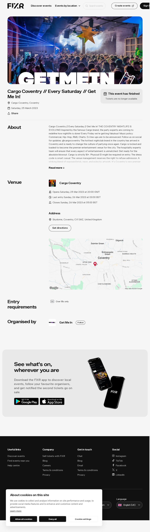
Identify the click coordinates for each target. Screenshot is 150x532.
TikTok (119, 460)
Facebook (121, 465)
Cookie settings (83, 519)
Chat (79, 456)
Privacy (46, 474)
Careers (46, 465)
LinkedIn (120, 474)
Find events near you (18, 460)
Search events (96, 5)
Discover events (41, 5)
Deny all (53, 519)
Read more (55, 167)
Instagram (121, 456)
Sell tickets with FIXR (53, 456)
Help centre (13, 465)
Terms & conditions (52, 470)
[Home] (15, 6)
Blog (44, 460)
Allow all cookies (23, 519)
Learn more (15, 511)
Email (80, 465)
